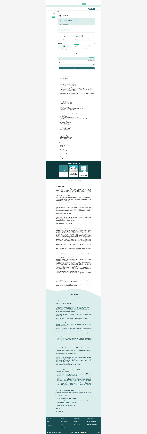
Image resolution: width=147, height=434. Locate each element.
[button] (60, 82)
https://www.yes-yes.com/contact (71, 402)
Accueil (54, 11)
